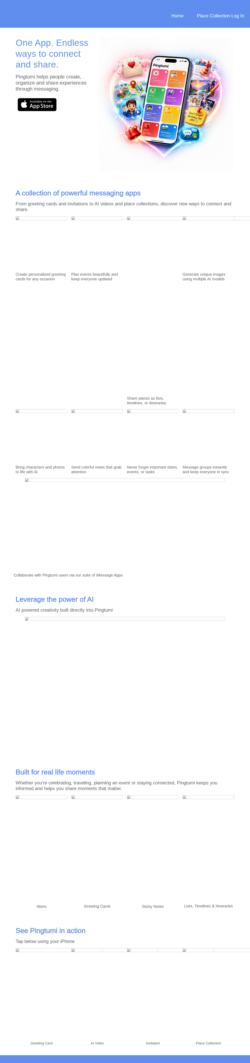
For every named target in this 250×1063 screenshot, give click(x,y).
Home (177, 15)
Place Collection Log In (220, 15)
